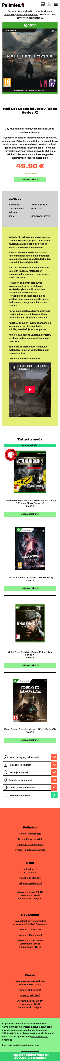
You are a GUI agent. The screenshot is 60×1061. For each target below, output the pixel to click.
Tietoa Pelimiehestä (30, 834)
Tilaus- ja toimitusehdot (30, 844)
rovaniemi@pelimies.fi (30, 935)
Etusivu (12, 11)
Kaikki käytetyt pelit (27, 14)
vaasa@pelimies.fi (30, 995)
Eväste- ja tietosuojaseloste (30, 850)
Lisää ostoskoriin (30, 179)
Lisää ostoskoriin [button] (30, 514)
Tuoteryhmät (25, 11)
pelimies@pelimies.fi (30, 883)
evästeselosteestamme (26, 1045)
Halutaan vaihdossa (19, 795)
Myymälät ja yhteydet (30, 839)
